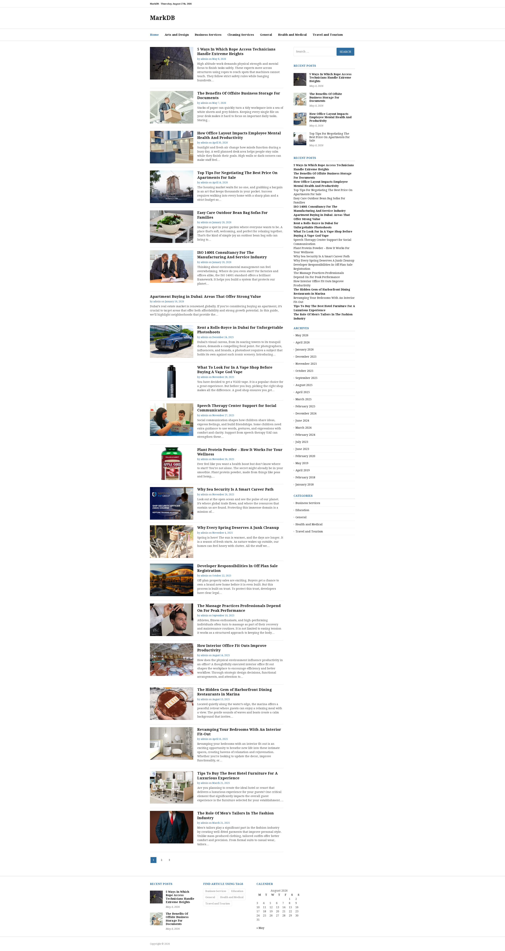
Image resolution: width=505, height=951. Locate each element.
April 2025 (303, 392)
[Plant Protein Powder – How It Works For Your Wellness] (171, 463)
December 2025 (306, 356)
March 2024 (303, 427)
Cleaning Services (240, 35)
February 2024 (305, 434)
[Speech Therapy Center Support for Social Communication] (171, 419)
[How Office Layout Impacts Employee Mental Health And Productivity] (171, 147)
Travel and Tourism (328, 35)
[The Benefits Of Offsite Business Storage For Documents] (171, 107)
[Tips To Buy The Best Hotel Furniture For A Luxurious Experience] (171, 787)
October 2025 (304, 370)
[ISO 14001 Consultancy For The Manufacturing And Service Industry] (171, 266)
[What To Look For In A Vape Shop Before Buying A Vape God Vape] (171, 381)
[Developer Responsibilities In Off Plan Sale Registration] (171, 580)
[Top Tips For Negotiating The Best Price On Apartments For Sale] (171, 187)
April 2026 (303, 342)
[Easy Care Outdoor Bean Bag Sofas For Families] (171, 226)
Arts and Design (177, 35)
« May (260, 927)
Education (302, 510)
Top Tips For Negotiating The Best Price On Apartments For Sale (329, 137)
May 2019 (302, 463)
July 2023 (302, 441)
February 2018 (305, 477)
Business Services (208, 35)
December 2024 (306, 413)
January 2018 (305, 484)
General (266, 35)
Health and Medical (292, 35)
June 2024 (302, 420)
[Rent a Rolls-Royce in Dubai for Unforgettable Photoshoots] (171, 341)
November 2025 (306, 363)
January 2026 (305, 349)
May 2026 (302, 335)
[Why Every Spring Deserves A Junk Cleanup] (171, 541)
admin (204, 59)
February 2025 (305, 406)
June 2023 (302, 449)
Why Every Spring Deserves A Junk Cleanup (238, 528)
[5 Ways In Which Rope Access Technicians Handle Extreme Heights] (171, 63)
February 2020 (305, 456)
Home (154, 35)
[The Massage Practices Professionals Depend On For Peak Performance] (171, 619)
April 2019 (303, 470)
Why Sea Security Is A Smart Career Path (235, 489)
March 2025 (303, 399)
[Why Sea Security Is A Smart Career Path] (171, 503)
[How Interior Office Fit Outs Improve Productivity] (171, 659)
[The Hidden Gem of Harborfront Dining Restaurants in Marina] (171, 703)
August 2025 (304, 385)
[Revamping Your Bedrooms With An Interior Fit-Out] (171, 743)
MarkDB (162, 17)
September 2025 (306, 377)
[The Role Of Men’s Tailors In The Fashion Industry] (171, 827)
